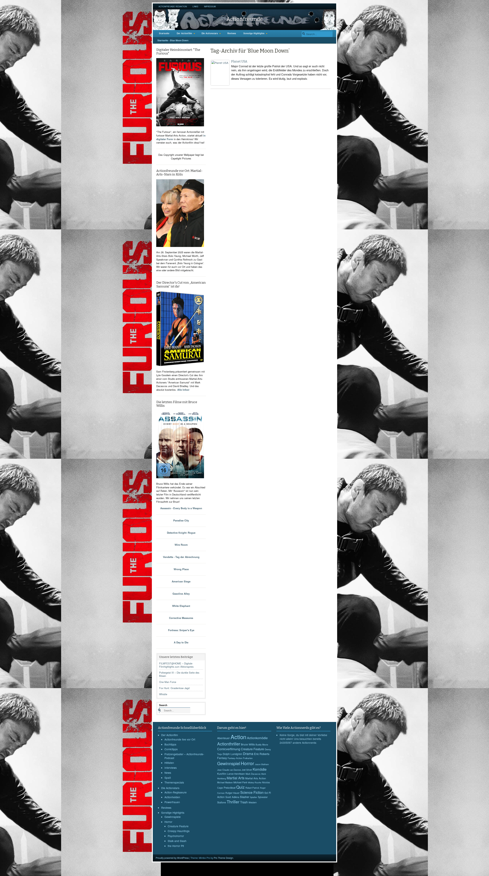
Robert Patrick (252, 787)
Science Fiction (252, 792)
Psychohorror (176, 836)
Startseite (164, 33)
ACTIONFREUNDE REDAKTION (173, 6)
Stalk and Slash (177, 841)
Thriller (233, 802)
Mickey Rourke (254, 782)
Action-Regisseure (175, 792)
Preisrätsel (230, 787)
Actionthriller (228, 744)
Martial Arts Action (255, 778)
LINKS (195, 6)
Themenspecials (174, 782)
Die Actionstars (210, 33)
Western (253, 802)
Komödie (259, 769)
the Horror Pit (176, 846)
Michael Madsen (225, 782)
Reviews (231, 33)
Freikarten (248, 758)
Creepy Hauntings (178, 831)
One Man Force (167, 682)
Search (163, 705)
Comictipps (171, 749)
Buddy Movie (262, 744)
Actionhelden (172, 797)
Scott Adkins (232, 797)
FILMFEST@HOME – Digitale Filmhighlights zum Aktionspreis (176, 665)
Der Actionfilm (184, 33)
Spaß (167, 777)
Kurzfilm (221, 773)
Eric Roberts (261, 754)
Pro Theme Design (223, 857)
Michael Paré (240, 782)
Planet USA (239, 61)
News (167, 773)
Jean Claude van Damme (229, 769)
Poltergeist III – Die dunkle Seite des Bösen (179, 674)
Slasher (244, 797)
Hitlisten (169, 763)
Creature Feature (178, 826)
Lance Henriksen (236, 773)
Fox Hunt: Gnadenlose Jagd (174, 688)
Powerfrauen (172, 802)
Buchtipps (170, 744)
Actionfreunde (244, 19)
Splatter (253, 797)
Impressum (210, 6)
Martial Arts (235, 777)
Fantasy (222, 758)
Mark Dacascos (253, 773)
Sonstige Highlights (254, 33)
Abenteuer (223, 738)
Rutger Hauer (232, 792)
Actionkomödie (257, 738)
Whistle (163, 694)
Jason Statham (262, 764)
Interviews (170, 768)
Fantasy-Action (235, 758)
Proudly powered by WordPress (172, 857)
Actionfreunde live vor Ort (179, 739)
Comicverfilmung (228, 749)
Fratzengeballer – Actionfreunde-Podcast (184, 756)
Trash (244, 802)
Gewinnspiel (228, 763)
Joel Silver (247, 769)
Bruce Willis (248, 744)
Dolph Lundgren (232, 754)
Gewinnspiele (172, 817)
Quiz (240, 787)
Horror (168, 822)
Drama (248, 753)
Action (238, 737)
